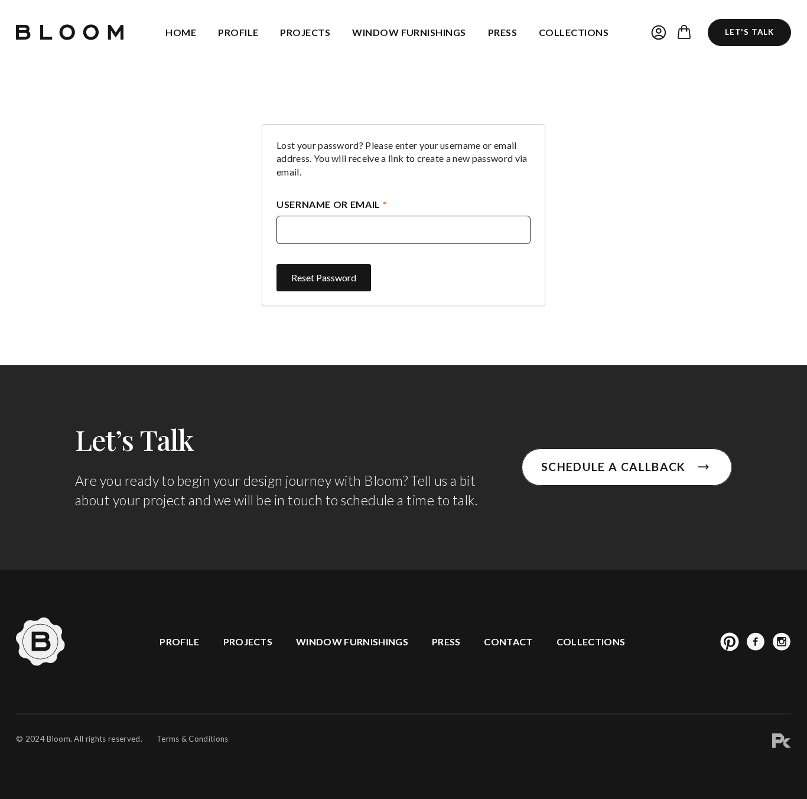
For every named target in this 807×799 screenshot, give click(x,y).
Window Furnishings (409, 32)
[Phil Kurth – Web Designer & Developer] (781, 742)
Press (502, 32)
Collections (573, 32)
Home (180, 32)
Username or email (356, 204)
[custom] (729, 641)
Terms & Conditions (193, 738)
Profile (238, 32)
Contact (508, 641)
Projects (305, 32)
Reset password (323, 277)
